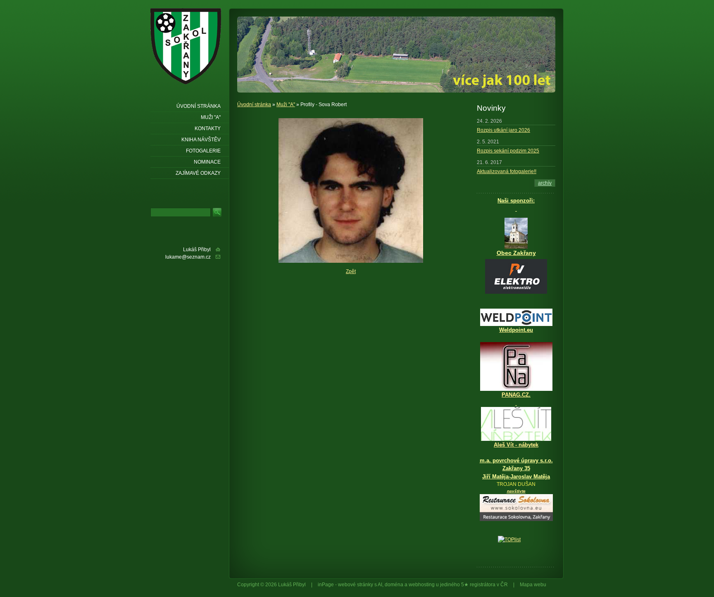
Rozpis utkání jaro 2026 (503, 130)
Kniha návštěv (201, 140)
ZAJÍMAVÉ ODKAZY (198, 173)
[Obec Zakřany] (516, 233)
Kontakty (208, 128)
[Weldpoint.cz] (516, 324)
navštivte (516, 491)
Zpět (351, 271)
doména (394, 584)
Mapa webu (533, 584)
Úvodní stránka (254, 104)
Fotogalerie (203, 151)
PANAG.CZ (515, 395)
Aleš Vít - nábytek (516, 445)
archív (545, 183)
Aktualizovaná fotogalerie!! (506, 171)
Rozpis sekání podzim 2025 (508, 151)
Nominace (207, 162)
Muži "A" (285, 104)
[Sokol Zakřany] (188, 46)
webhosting (422, 584)
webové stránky (355, 584)
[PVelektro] (516, 276)
